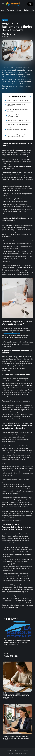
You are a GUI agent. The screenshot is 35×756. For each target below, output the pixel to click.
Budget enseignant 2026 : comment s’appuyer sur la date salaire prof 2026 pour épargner (16, 695)
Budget (4, 692)
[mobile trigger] (3, 4)
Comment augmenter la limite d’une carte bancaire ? (17, 110)
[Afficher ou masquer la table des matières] (28, 96)
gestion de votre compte (11, 333)
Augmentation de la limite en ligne (18, 120)
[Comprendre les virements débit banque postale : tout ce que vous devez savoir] (17, 629)
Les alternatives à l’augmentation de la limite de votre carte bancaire (18, 135)
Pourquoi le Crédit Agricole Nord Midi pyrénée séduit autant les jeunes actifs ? (16, 737)
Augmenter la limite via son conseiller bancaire (16, 115)
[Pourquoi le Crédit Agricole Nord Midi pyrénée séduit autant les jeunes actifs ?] (17, 719)
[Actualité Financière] (13, 4)
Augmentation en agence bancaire (18, 124)
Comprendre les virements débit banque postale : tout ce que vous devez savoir (17, 643)
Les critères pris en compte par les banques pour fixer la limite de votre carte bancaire (17, 129)
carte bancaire (11, 74)
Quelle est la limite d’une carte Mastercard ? (15, 104)
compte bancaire (24, 150)
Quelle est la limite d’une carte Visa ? (17, 100)
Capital (5, 20)
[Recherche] (30, 4)
